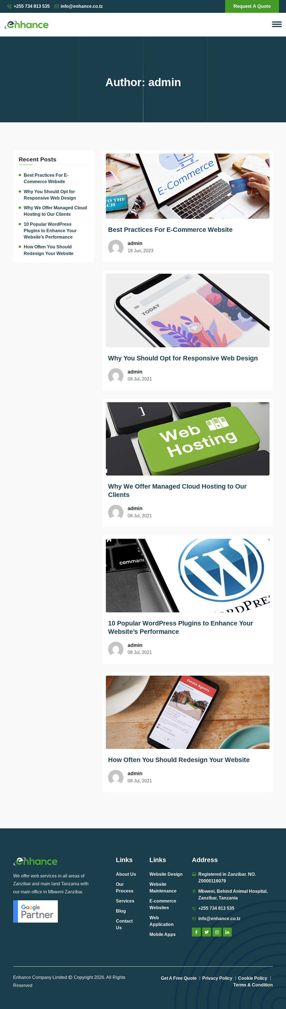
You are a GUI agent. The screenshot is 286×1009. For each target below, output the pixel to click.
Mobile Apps (162, 934)
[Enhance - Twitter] (206, 932)
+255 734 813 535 (32, 6)
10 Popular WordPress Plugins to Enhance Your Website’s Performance (50, 231)
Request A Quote (252, 6)
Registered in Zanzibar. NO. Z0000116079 (227, 877)
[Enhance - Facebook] (196, 932)
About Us (126, 874)
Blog (121, 911)
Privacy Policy (217, 978)
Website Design (166, 874)
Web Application (161, 921)
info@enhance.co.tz (82, 6)
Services (125, 901)
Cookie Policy (252, 978)
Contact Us (124, 924)
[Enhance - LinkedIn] (227, 932)
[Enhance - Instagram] (217, 932)
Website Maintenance (163, 887)
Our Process (125, 887)
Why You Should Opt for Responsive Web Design (50, 194)
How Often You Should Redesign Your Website (48, 250)
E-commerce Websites (162, 904)
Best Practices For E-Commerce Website (46, 178)
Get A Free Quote (179, 978)
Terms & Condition (253, 985)
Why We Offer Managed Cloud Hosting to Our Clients (55, 211)
